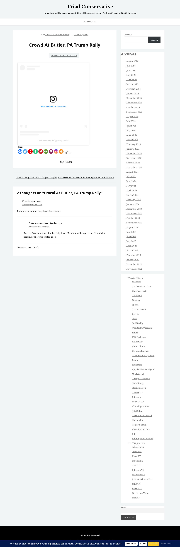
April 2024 (131, 190)
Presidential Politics (64, 55)
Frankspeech (138, 475)
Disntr (135, 360)
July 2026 (131, 66)
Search (128, 35)
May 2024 (131, 186)
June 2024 (131, 181)
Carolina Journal (140, 351)
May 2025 (131, 130)
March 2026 (132, 84)
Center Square (139, 425)
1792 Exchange (139, 337)
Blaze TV (136, 456)
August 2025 (132, 116)
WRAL (135, 332)
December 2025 (134, 98)
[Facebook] (20, 151)
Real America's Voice (142, 479)
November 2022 (134, 269)
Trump (68, 162)
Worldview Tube (140, 493)
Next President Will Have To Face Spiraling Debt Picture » (86, 177)
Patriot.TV (137, 488)
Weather (136, 300)
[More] (61, 151)
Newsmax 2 (137, 461)
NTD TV (136, 484)
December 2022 (134, 264)
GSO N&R (137, 295)
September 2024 (134, 167)
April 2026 (131, 79)
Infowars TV (138, 470)
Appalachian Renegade (143, 369)
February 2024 (133, 200)
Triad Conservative (90, 6)
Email (123, 507)
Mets (134, 318)
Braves (135, 314)
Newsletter (90, 22)
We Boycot (137, 342)
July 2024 (131, 176)
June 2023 (131, 236)
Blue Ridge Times (140, 406)
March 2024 (132, 195)
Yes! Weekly (137, 323)
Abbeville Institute (141, 429)
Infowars (136, 397)
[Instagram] (56, 151)
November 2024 (134, 158)
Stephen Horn (139, 388)
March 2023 (132, 250)
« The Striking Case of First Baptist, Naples (36, 177)
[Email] (45, 151)
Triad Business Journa (143, 355)
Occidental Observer (142, 328)
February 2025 (133, 144)
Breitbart (136, 282)
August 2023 (132, 227)
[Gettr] (30, 151)
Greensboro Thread (142, 415)
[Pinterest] (40, 151)
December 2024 (134, 153)
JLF (133, 434)
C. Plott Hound (139, 309)
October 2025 (133, 107)
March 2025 (132, 139)
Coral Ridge (138, 383)
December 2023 (134, 209)
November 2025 (134, 103)
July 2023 (131, 232)
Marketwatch (138, 374)
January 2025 (132, 149)
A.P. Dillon (137, 411)
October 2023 (133, 218)
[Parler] (51, 151)
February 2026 (133, 89)
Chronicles (137, 420)
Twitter (135, 392)
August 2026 (132, 61)
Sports (135, 305)
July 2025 (130, 121)
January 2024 (132, 204)
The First (136, 465)
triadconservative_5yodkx (57, 35)
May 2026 (131, 75)
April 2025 (131, 135)
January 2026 (132, 93)
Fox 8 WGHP (138, 402)
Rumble (136, 498)
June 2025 (131, 126)
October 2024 (133, 163)
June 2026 (131, 70)
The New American (141, 286)
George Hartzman (141, 379)
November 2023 (134, 213)
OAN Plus (137, 451)
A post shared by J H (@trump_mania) (53, 141)
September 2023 (134, 223)
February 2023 (133, 255)
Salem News (138, 447)
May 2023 (131, 241)
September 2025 (134, 112)
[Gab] (35, 151)
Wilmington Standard (142, 439)
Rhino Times (138, 346)
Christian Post (139, 291)
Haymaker (137, 365)
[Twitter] (25, 151)
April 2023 (131, 246)
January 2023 (132, 260)
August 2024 (132, 172)
